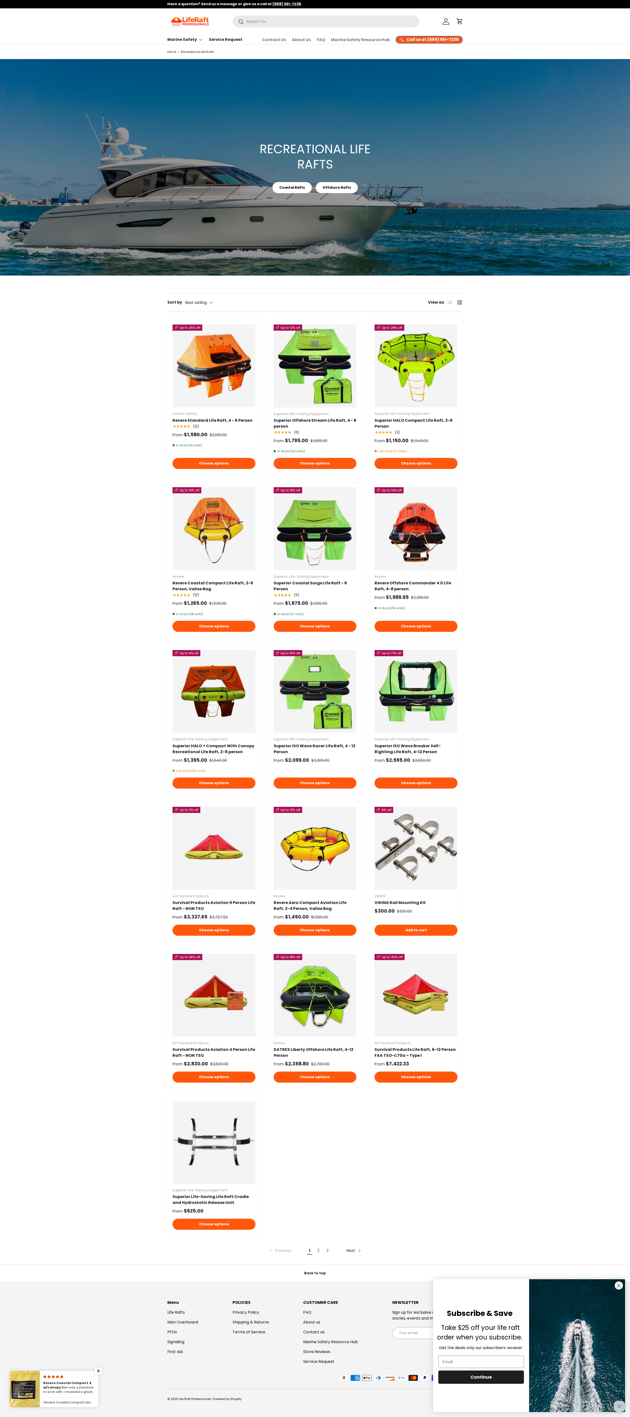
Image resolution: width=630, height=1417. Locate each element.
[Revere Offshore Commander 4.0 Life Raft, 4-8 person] (416, 528)
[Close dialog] (618, 1285)
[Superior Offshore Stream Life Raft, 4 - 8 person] (315, 366)
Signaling (175, 1342)
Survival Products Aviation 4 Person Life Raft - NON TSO (214, 1052)
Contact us (314, 1332)
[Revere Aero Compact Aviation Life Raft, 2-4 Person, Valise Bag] (315, 848)
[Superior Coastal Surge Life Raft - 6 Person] (315, 528)
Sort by (174, 302)
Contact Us (274, 40)
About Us (301, 40)
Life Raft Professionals (195, 1399)
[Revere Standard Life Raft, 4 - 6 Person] (214, 366)
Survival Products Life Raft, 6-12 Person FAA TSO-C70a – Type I (415, 1052)
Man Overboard (182, 1322)
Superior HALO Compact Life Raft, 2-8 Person (414, 423)
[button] (459, 21)
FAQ (321, 40)
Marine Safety (182, 39)
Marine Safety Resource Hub (360, 40)
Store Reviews (316, 1352)
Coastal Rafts (292, 187)
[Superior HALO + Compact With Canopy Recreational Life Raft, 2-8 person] (214, 691)
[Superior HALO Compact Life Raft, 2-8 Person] (416, 366)
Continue (481, 1377)
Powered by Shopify (227, 1399)
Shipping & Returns (251, 1322)
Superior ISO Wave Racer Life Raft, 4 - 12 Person (314, 749)
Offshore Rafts (337, 187)
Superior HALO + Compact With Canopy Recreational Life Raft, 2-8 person (213, 749)
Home (171, 52)
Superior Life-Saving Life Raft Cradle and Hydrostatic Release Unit (211, 1199)
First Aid (175, 1352)
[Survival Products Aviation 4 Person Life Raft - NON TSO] (214, 995)
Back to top (315, 1273)
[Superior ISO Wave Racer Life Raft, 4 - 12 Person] (315, 691)
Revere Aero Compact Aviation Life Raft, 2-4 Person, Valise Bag (310, 905)
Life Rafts (176, 1312)
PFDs (172, 1332)
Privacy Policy (246, 1312)
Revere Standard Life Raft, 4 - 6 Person (212, 420)
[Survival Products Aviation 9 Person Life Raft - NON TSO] (214, 848)
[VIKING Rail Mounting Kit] (416, 848)
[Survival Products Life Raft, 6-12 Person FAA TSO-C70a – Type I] (416, 995)
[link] (280, 1251)
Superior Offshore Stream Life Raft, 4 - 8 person (315, 423)
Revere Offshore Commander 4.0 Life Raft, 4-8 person (413, 586)
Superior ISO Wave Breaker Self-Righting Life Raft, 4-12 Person (408, 749)
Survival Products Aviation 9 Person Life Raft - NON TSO (214, 905)
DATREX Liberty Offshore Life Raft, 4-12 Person (313, 1052)
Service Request (225, 39)
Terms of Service (249, 1332)
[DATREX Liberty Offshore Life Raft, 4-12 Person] (315, 995)
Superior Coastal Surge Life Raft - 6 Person (310, 586)
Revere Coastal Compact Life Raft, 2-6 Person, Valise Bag (213, 586)
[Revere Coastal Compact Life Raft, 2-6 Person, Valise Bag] (214, 528)
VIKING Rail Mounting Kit (400, 902)
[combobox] (326, 22)
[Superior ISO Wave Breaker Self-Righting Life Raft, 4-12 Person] (416, 691)
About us (311, 1322)
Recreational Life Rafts (197, 52)
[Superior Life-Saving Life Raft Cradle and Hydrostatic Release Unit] (214, 1142)
